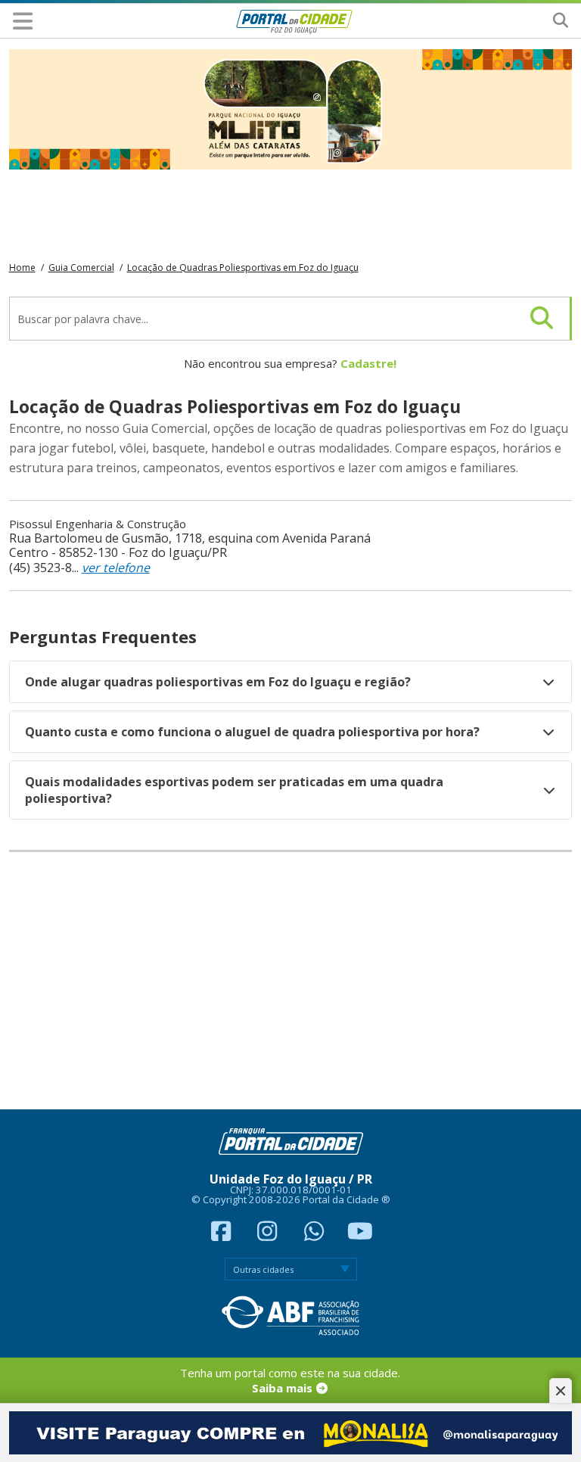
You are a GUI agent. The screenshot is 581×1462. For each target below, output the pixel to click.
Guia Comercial (81, 267)
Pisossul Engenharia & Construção (97, 523)
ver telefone (116, 567)
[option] (291, 109)
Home (22, 267)
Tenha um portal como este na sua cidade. (290, 1380)
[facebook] (222, 1235)
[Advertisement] (291, 981)
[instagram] (269, 1235)
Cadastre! (368, 363)
